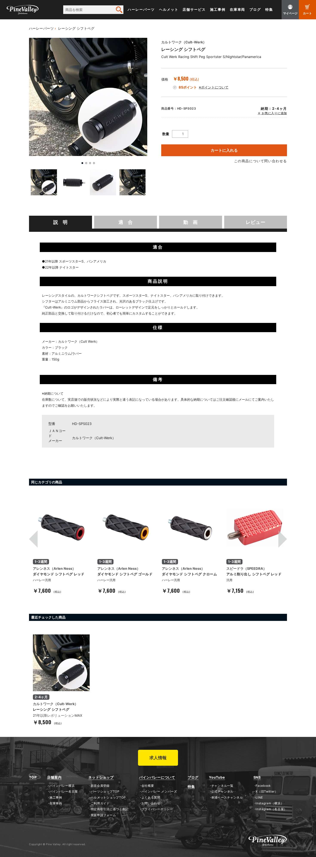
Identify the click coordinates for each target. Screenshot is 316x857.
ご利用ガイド (100, 803)
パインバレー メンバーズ (159, 791)
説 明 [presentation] (60, 222)
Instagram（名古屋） (271, 809)
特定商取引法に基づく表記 (110, 809)
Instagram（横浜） (270, 803)
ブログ (255, 10)
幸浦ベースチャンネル (227, 797)
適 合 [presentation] (125, 222)
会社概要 (147, 785)
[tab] (60, 222)
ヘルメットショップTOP (108, 797)
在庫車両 (237, 10)
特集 (269, 10)
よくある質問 (150, 797)
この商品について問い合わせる (260, 161)
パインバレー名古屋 (63, 791)
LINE (259, 797)
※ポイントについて (214, 87)
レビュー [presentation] (255, 222)
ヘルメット (168, 10)
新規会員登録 (100, 785)
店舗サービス (194, 10)
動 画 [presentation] (190, 222)
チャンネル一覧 (222, 785)
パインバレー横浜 (62, 785)
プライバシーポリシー (157, 809)
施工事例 (217, 10)
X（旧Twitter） (267, 791)
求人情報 (158, 757)
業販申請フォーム (103, 815)
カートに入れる (224, 150)
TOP (33, 777)
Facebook (263, 785)
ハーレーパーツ (141, 10)
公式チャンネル (222, 791)
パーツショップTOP (105, 791)
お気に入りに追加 (274, 113)
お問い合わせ (150, 803)
